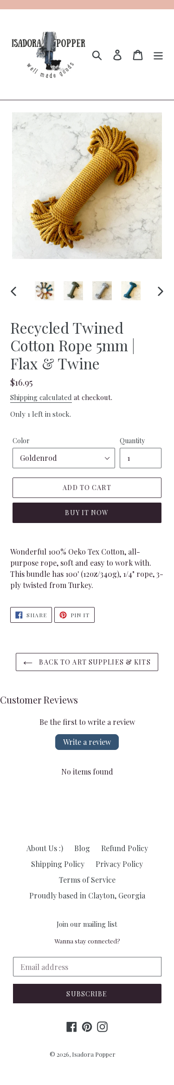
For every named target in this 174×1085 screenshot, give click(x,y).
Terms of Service (87, 880)
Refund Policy (124, 848)
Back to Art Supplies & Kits (93, 662)
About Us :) (44, 848)
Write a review (87, 742)
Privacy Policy (119, 864)
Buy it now (87, 512)
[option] (44, 291)
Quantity (132, 440)
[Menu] (158, 54)
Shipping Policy (57, 864)
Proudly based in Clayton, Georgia (87, 895)
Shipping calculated (41, 397)
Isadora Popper (94, 1054)
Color (21, 440)
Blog (82, 848)
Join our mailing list (87, 924)
